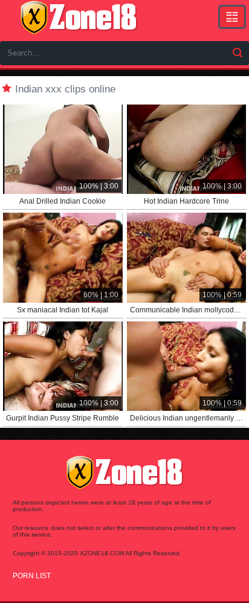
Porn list (32, 576)
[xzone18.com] (78, 17)
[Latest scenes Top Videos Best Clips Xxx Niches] (232, 17)
